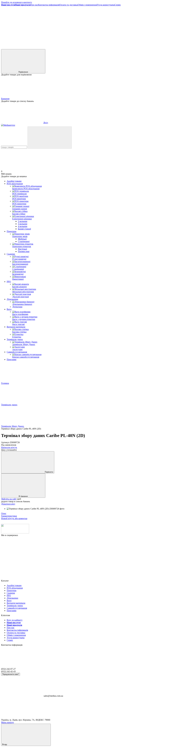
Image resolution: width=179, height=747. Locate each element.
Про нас (34, 5)
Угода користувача (106, 5)
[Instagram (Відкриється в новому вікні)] (64, 26)
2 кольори (22, 221)
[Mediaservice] (15, 532)
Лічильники (12, 299)
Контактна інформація (48, 5)
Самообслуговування (17, 352)
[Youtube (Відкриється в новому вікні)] (148, 26)
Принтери (11, 231)
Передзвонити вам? (10, 674)
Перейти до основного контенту (16, 2)
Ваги (9, 309)
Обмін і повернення (87, 5)
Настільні (22, 249)
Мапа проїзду (7, 722)
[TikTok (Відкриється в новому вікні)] (106, 26)
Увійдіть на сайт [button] (9, 499)
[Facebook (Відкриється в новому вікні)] (22, 26)
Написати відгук (9, 447)
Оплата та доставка (68, 5)
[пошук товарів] (50, 137)
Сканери (11, 254)
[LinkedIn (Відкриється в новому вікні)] (22, 48)
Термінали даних (15, 339)
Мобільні (22, 239)
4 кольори (22, 226)
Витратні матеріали (16, 327)
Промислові (23, 251)
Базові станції (24, 229)
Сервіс (118, 5)
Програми (11, 359)
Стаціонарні (24, 241)
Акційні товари (14, 181)
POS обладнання (15, 183)
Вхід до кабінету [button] (15, 620)
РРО (9, 281)
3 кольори (22, 224)
